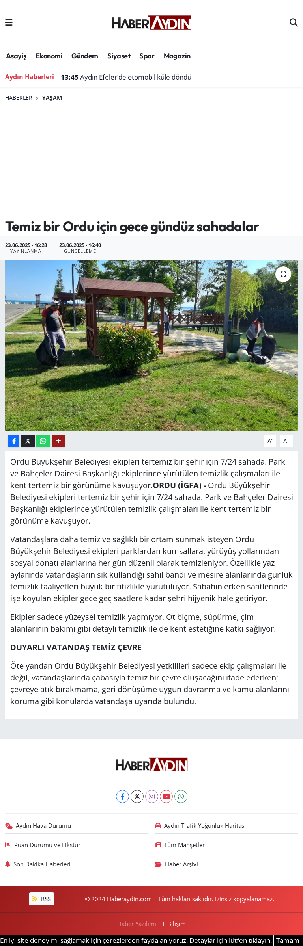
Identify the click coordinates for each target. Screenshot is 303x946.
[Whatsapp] (180, 796)
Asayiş (16, 55)
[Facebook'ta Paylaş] (13, 441)
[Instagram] (151, 796)
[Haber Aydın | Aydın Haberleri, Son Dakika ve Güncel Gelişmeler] (151, 21)
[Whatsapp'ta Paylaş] (43, 441)
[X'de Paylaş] (28, 441)
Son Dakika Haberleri (42, 864)
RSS (45, 899)
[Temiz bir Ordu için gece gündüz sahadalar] (151, 345)
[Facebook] (122, 796)
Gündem (84, 55)
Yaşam (52, 97)
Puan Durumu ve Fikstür (47, 845)
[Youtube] (166, 796)
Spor (146, 55)
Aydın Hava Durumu (43, 825)
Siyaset (118, 55)
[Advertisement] (152, 160)
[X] (137, 796)
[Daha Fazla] (58, 441)
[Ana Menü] (9, 22)
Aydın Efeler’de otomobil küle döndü (126, 77)
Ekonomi (49, 55)
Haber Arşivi (181, 864)
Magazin (177, 55)
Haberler (18, 97)
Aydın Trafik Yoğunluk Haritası (205, 825)
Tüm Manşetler (184, 845)
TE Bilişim (172, 923)
